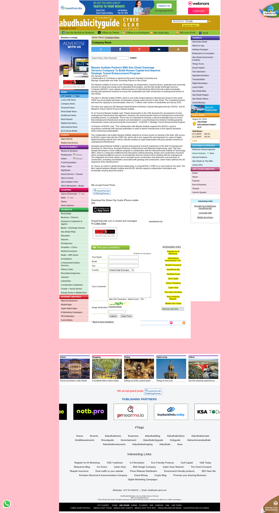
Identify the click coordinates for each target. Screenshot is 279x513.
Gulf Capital (173, 278)
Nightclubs (65, 170)
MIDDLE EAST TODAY (103, 508)
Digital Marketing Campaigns (142, 479)
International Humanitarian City (173, 259)
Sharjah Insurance (173, 265)
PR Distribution (67, 316)
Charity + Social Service (71, 289)
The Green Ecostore (173, 292)
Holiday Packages (200, 49)
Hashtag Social (173, 274)
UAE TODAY (177, 505)
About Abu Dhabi (199, 42)
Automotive (66, 281)
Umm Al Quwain (199, 192)
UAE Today (205, 462)
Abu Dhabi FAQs (68, 232)
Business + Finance (69, 217)
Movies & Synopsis (69, 151)
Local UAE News (68, 100)
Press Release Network (173, 298)
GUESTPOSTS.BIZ (191, 508)
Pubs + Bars (66, 166)
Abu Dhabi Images (200, 95)
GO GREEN (204, 508)
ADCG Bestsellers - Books (72, 186)
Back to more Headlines (103, 322)
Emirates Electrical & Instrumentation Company (103, 475)
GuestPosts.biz (142, 498)
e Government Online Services (70, 264)
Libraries (65, 277)
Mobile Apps (66, 304)
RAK (151, 505)
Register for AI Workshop (173, 252)
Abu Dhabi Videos (200, 99)
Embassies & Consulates (203, 53)
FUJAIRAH (143, 505)
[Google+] (139, 49)
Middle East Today (173, 303)
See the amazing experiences (201, 381)
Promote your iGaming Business (189, 475)
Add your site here (170, 309)
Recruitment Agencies (70, 273)
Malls (67, 198)
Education (65, 236)
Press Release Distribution (143, 471)
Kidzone (64, 239)
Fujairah (196, 181)
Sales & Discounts (73, 194)
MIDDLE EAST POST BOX (145, 508)
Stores (64, 201)
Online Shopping (173, 283)
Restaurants (71, 155)
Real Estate (66, 213)
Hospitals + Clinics (69, 247)
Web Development (69, 301)
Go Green (102, 467)
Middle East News (69, 123)
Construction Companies (72, 285)
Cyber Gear (173, 288)
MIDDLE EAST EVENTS (123, 508)
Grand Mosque (198, 103)
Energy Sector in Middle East (73, 293)
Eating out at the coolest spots (137, 381)
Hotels (71, 159)
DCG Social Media (69, 131)
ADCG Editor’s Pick (69, 182)
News (101, 37)
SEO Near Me (209, 471)
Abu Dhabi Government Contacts (202, 58)
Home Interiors (67, 205)
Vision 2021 (197, 165)
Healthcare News (68, 115)
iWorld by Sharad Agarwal (203, 149)
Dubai (195, 173)
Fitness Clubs (67, 269)
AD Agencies (66, 243)
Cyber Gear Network (173, 467)
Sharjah (195, 188)
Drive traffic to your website (109, 471)
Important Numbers (200, 75)
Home (94, 37)
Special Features (199, 157)
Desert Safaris (198, 68)
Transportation (198, 79)
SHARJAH (159, 505)
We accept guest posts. (130, 391)
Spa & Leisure (67, 178)
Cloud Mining (141, 475)
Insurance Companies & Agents (71, 222)
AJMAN (134, 505)
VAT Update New (70, 96)
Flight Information (199, 83)
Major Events (66, 139)
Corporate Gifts (205, 213)
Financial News (68, 108)
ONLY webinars (115, 462)
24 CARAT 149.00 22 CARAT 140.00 (201, 134)
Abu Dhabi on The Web (202, 161)
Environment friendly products (179, 471)
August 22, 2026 (204, 123)
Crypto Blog (160, 475)
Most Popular (67, 119)
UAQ (167, 505)
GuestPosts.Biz (173, 269)
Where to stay (198, 46)
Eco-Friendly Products (162, 462)
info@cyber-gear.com (157, 490)
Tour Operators (198, 72)
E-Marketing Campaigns (71, 312)
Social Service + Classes (72, 174)
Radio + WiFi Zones (69, 255)
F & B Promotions (68, 162)
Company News (68, 104)
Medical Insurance (69, 251)
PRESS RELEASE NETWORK (169, 508)
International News (69, 127)
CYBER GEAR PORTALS (80, 508)
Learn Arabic (197, 87)
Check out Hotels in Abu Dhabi (73, 381)
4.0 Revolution (137, 462)
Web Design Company (144, 467)
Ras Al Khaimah (199, 185)
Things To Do (198, 64)
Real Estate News (69, 111)
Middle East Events (69, 143)
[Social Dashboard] (204, 34)
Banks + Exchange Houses (73, 228)
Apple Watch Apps (69, 308)
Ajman (195, 177)
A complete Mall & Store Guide (105, 381)
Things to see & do (164, 381)
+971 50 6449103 (130, 490)
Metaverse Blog (82, 467)
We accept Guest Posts (103, 185)
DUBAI (114, 505)
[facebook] (120, 49)
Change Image (115, 307)
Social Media (66, 320)
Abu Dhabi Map (199, 91)
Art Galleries (66, 259)
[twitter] (101, 49)
